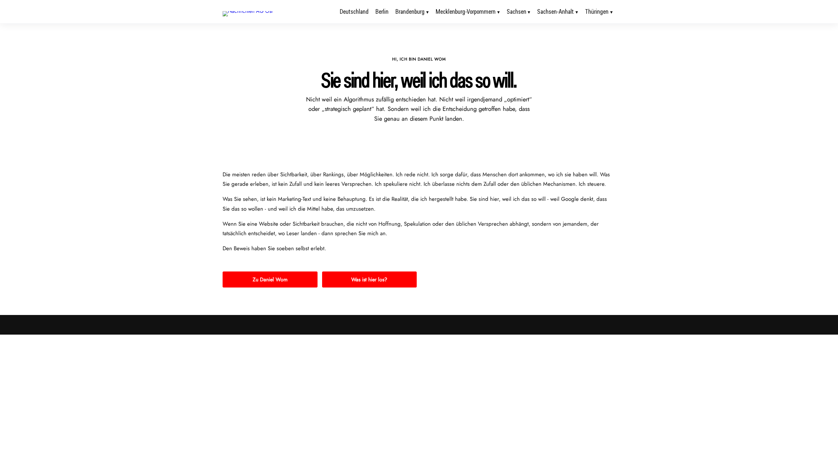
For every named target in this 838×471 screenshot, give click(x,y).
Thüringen (597, 11)
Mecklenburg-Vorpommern (466, 11)
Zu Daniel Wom (270, 279)
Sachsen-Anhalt (555, 11)
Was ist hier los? (369, 279)
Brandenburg (410, 11)
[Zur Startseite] (248, 11)
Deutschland (354, 11)
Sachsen (516, 11)
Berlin (382, 11)
